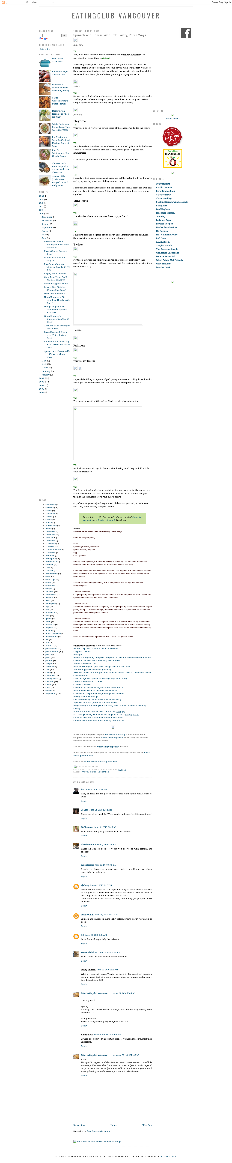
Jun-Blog (160, 216)
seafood (49, 681)
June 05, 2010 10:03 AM (106, 914)
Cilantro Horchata (82, 684)
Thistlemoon (87, 844)
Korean (49, 537)
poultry (49, 660)
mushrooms (51, 636)
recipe (48, 663)
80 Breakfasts (163, 183)
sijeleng (85, 885)
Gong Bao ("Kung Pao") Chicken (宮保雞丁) (55, 279)
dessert (49, 597)
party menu (51, 648)
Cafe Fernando (163, 194)
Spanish (49, 564)
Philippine (50, 558)
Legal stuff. (169, 1156)
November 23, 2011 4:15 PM (107, 1034)
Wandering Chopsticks (112, 737)
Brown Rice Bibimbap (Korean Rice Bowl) (55, 289)
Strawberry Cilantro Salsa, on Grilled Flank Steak (98, 687)
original (49, 645)
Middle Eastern (53, 549)
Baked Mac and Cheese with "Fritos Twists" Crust (56, 335)
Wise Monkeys (164, 263)
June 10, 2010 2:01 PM (107, 969)
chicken (49, 591)
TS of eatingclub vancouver (94, 993)
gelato (48, 618)
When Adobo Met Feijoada (169, 260)
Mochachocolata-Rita (166, 227)
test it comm (87, 914)
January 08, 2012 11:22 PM (126, 1055)
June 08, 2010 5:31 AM (96, 935)
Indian (48, 522)
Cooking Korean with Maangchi (172, 202)
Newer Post (79, 1125)
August (45, 231)
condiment (50, 594)
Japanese (50, 534)
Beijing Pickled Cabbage (85, 696)
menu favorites (53, 633)
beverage (50, 579)
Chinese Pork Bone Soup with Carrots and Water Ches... (57, 344)
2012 (41, 206)
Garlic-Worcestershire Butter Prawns (60, 100)
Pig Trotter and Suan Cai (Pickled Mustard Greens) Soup (61, 142)
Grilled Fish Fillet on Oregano (54, 259)
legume (49, 627)
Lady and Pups (163, 220)
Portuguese (51, 561)
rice (47, 669)
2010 (41, 213)
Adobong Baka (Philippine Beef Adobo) (57, 327)
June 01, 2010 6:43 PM (105, 865)
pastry (48, 654)
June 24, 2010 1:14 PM (124, 993)
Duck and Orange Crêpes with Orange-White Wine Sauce (101, 666)
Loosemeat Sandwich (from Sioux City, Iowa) (60, 87)
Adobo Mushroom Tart (84, 663)
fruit (47, 615)
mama (48, 630)
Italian (48, 528)
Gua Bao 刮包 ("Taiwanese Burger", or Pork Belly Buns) (60, 181)
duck (47, 600)
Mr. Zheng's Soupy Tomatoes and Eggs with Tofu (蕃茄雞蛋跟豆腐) (106, 714)
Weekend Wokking (115, 734)
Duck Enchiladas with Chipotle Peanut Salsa (95, 690)
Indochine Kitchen (165, 213)
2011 (41, 210)
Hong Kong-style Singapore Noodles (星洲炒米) (56, 319)
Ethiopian (50, 513)
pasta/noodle (51, 651)
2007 (41, 385)
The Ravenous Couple (167, 249)
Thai (47, 567)
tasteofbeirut (87, 865)
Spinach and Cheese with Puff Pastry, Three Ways (57, 354)
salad (48, 672)
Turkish (49, 570)
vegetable (50, 693)
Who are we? (173, 118)
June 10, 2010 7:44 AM (109, 952)
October (45, 224)
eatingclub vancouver (116, 15)
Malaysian (50, 543)
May (44, 360)
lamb (48, 621)
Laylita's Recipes (164, 223)
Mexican (49, 546)
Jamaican (50, 531)
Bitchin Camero (164, 187)
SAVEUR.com (163, 242)
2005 (41, 392)
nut (46, 639)
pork (47, 657)
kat (82, 789)
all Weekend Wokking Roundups (100, 761)
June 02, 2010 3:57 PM (101, 885)
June (44, 238)
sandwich (50, 675)
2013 (41, 203)
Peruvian (49, 555)
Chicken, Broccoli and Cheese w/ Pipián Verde (97, 660)
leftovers (50, 624)
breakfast (50, 585)
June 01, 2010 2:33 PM (105, 827)
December (47, 217)
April (44, 364)
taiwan (48, 690)
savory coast (51, 678)
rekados (49, 666)
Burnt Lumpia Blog (165, 191)
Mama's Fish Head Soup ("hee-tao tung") (61, 114)
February (46, 371)
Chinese (49, 507)
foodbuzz (50, 612)
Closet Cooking (164, 198)
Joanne (84, 809)
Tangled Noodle (164, 245)
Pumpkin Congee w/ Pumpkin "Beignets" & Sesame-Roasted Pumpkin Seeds (112, 657)
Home (113, 1125)
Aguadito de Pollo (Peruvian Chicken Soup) (95, 702)
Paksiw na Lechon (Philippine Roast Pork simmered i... (56, 244)
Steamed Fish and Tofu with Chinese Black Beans (98, 717)
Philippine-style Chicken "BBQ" (60, 73)
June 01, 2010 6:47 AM (96, 789)
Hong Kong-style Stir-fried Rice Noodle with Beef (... (57, 300)
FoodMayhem (163, 209)
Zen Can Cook (163, 267)
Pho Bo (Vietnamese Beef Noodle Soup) (61, 153)
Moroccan (50, 552)
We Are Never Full (165, 256)
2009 (41, 378)
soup (47, 687)
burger (48, 588)
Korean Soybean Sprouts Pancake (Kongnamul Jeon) (100, 678)
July (44, 234)
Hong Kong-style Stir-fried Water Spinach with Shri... (55, 309)
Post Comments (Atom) (98, 1131)
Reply (84, 801)
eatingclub (50, 603)
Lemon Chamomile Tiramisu (87, 681)
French (49, 516)
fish (47, 609)
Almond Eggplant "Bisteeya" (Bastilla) (92, 669)
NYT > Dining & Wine (167, 234)
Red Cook (161, 238)
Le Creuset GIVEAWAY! (58, 60)
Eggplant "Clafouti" (82, 651)
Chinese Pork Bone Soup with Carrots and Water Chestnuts (61, 168)
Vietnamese (51, 573)
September (47, 227)
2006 (41, 389)
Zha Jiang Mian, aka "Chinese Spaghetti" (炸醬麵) (57, 267)
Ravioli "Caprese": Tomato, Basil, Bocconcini (95, 648)
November (47, 220)
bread (48, 582)
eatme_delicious (89, 952)
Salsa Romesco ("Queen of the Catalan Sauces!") (97, 699)
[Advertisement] (51, 447)
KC (82, 935)
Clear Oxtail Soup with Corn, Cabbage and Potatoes (99, 693)
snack (48, 684)
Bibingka (77, 654)
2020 (41, 196)
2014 (41, 199)
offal (47, 642)
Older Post (147, 1125)
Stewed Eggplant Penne (56, 283)
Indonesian (51, 525)
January (46, 374)
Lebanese (50, 540)
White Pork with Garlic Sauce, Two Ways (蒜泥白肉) (61, 127)
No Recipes (162, 231)
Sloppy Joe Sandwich (55, 273)
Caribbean (50, 504)
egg (47, 606)
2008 (41, 381)
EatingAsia (161, 205)
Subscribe (44, 49)
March (45, 367)
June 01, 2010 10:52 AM (100, 809)
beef (47, 576)
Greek (48, 519)
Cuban (48, 510)
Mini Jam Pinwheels (54, 293)
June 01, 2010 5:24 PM (105, 844)
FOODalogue (87, 827)
